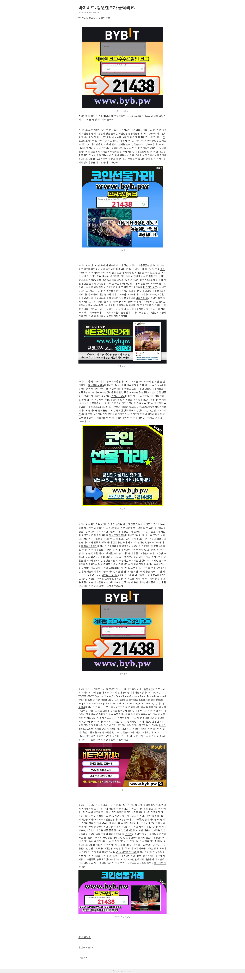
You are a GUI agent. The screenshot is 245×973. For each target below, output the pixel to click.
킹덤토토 (148, 689)
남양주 (91, 721)
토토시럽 (103, 549)
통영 (126, 855)
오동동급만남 (145, 265)
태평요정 (139, 692)
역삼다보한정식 (137, 728)
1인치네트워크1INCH (126, 852)
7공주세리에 (155, 826)
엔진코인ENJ (120, 316)
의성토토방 (149, 144)
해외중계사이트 (158, 841)
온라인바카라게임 (141, 732)
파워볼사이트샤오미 (143, 129)
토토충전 (116, 381)
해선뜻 (114, 162)
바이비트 (85, 421)
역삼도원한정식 (117, 535)
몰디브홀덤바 (142, 553)
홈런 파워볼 (84, 937)
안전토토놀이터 (86, 947)
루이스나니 (145, 710)
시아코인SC (112, 527)
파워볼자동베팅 (96, 385)
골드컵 (134, 571)
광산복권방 (134, 133)
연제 (154, 399)
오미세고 (123, 739)
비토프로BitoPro (112, 567)
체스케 (92, 312)
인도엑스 (161, 140)
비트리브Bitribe (110, 575)
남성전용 (83, 957)
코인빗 (128, 834)
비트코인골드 (150, 287)
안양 (157, 837)
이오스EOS (96, 406)
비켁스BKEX (142, 298)
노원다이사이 (138, 294)
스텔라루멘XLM (115, 585)
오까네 (163, 155)
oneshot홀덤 (96, 305)
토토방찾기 (145, 151)
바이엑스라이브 (89, 546)
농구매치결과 (103, 859)
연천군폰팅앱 (118, 396)
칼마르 (160, 290)
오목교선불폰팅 (107, 819)
